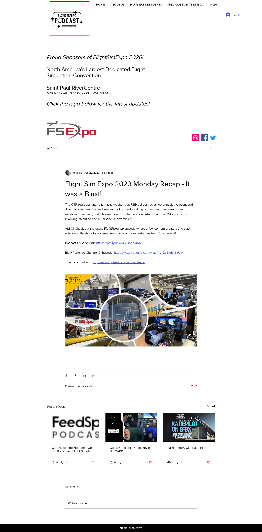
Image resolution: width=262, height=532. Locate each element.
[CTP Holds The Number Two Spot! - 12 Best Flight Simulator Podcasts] (73, 427)
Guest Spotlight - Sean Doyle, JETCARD (130, 449)
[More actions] (195, 173)
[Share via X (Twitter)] (75, 375)
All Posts (52, 148)
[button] (210, 148)
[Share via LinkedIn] (84, 375)
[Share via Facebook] (66, 375)
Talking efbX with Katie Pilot (186, 447)
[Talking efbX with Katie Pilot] (189, 427)
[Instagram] (195, 137)
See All (211, 406)
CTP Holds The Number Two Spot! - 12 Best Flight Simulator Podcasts (73, 449)
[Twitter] (213, 137)
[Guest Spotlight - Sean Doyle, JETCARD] (131, 427)
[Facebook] (204, 137)
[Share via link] (93, 375)
